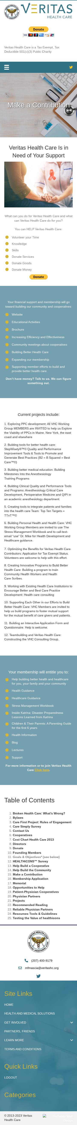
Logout (10, 1077)
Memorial (19, 883)
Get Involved (15, 1022)
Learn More (14, 1040)
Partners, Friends (19, 1031)
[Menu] (6, 67)
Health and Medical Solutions (29, 1013)
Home (8, 1004)
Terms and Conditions (22, 1049)
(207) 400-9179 (41, 961)
